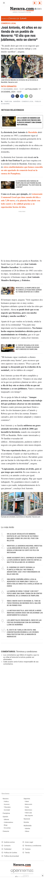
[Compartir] (13, 96)
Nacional (27, 819)
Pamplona (6, 813)
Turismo (28, 849)
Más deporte (29, 815)
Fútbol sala (28, 813)
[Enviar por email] (31, 96)
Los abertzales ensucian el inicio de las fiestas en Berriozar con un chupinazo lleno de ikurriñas (24, 622)
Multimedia (27, 826)
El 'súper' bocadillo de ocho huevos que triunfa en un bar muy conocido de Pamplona (27, 347)
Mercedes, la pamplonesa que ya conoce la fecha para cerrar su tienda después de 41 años (29, 290)
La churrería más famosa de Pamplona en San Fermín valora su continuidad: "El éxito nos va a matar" (28, 184)
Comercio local (28, 101)
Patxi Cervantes (8, 86)
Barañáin (32, 132)
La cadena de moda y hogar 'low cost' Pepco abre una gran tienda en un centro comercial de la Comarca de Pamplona (24, 593)
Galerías (27, 828)
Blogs (5, 825)
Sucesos (6, 804)
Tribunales (7, 807)
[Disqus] (21, 698)
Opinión (5, 817)
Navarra (5, 799)
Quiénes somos (9, 842)
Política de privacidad (11, 856)
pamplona (8, 101)
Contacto (7, 846)
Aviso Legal (29, 842)
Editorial (6, 819)
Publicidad (7, 849)
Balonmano (28, 810)
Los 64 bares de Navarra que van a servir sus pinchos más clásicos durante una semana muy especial (29, 121)
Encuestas (7, 828)
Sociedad (7, 810)
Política (6, 801)
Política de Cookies (10, 853)
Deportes (27, 799)
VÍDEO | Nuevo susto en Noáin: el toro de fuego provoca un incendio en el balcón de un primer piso (24, 603)
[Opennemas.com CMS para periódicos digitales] (22, 873)
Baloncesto (28, 804)
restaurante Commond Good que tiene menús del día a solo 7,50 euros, (21, 197)
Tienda (27, 853)
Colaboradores (8, 822)
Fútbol (27, 801)
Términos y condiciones (26, 651)
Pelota (27, 807)
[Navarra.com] (22, 9)
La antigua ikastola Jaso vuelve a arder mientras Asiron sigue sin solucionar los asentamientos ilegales (25, 613)
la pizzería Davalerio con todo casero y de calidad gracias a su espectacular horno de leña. (20, 204)
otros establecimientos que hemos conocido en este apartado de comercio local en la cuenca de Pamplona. (22, 170)
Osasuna (6, 831)
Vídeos (27, 831)
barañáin (16, 101)
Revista (26, 822)
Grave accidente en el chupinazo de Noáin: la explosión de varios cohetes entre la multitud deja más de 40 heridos (24, 560)
